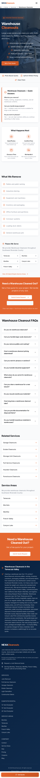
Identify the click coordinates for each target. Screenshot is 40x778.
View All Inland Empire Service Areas (14, 274)
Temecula (5, 723)
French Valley (6, 729)
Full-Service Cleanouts (9, 682)
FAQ (3, 749)
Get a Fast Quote (10, 63)
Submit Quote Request (18, 297)
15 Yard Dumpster (7, 708)
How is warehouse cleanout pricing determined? (16, 352)
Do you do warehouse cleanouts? (16, 330)
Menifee (4, 726)
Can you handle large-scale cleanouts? (17, 337)
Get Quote (21, 774)
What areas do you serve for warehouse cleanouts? (18, 376)
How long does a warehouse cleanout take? (17, 402)
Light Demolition (7, 691)
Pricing (4, 752)
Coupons (4, 755)
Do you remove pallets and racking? (16, 344)
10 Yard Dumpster (7, 705)
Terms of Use (25, 771)
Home (6, 7)
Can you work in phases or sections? (17, 361)
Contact (4, 743)
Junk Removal (6, 679)
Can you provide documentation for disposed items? (16, 412)
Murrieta (4, 720)
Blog (3, 758)
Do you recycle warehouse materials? (17, 394)
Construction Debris (8, 694)
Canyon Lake (6, 732)
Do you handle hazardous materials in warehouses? (17, 421)
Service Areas (6, 746)
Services (13, 7)
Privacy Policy (15, 771)
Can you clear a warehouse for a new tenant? (17, 385)
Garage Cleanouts (7, 685)
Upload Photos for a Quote (21, 303)
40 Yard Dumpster (7, 711)
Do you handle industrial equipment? (17, 368)
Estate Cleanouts (7, 688)
